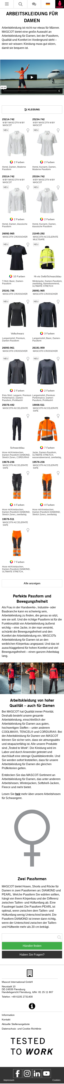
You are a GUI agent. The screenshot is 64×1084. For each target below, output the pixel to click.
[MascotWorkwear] (17, 1073)
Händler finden (32, 945)
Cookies (56, 1080)
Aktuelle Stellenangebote (16, 1024)
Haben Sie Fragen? (32, 954)
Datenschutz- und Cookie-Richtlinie (21, 1028)
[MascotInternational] (46, 1073)
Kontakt (6, 1019)
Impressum (9, 1080)
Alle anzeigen (32, 583)
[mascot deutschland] (36, 1073)
